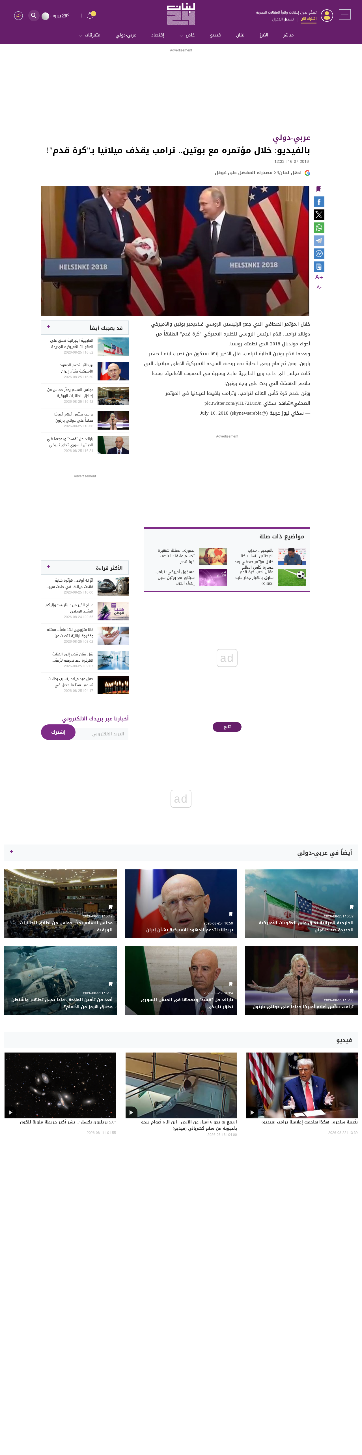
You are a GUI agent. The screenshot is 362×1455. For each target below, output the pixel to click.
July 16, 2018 (214, 412)
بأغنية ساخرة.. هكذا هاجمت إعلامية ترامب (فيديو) (310, 1122)
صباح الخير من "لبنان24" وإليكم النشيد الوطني (69, 608)
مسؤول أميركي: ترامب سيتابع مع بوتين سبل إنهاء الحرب (175, 577)
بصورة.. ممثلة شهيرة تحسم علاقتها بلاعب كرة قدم (176, 556)
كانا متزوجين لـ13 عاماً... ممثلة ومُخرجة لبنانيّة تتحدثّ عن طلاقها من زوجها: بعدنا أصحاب (70, 633)
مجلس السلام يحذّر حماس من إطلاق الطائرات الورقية (70, 393)
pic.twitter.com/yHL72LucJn (233, 403)
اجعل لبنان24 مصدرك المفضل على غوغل (258, 172)
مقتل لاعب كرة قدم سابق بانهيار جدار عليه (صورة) (254, 577)
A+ (319, 277)
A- (319, 287)
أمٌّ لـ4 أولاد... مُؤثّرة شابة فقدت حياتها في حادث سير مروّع (71, 583)
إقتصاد (157, 35)
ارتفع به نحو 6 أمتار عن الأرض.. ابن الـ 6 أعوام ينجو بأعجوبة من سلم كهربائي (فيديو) (189, 1125)
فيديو (215, 35)
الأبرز (264, 35)
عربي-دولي (126, 35)
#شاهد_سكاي (278, 403)
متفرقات (92, 35)
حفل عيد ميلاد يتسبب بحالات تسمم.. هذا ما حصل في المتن (70, 682)
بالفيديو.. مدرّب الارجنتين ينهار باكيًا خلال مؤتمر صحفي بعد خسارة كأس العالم (253, 559)
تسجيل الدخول (283, 19)
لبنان (240, 35)
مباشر (288, 35)
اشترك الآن (308, 19)
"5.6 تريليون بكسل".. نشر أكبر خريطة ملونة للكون (68, 1122)
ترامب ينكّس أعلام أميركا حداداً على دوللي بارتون (73, 417)
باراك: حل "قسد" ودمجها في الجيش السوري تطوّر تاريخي (70, 442)
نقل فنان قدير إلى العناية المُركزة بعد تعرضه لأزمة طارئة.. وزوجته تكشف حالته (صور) (71, 657)
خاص (190, 35)
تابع (227, 727)
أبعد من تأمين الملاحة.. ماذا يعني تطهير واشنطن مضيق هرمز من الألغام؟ (62, 1003)
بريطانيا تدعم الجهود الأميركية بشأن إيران (76, 368)
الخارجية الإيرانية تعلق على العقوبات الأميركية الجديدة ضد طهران (69, 343)
